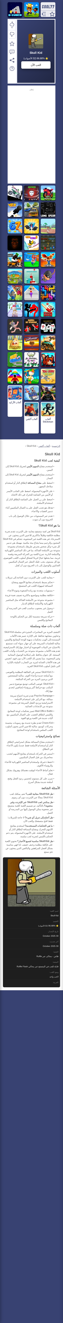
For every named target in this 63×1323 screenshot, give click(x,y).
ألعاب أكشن (44, 446)
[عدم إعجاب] (11, 34)
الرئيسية (56, 446)
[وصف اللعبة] (12, 68)
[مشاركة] (12, 60)
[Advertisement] (31, 135)
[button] (52, 14)
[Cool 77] (48, 9)
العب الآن (36, 65)
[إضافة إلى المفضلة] (12, 43)
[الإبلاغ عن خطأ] (12, 52)
